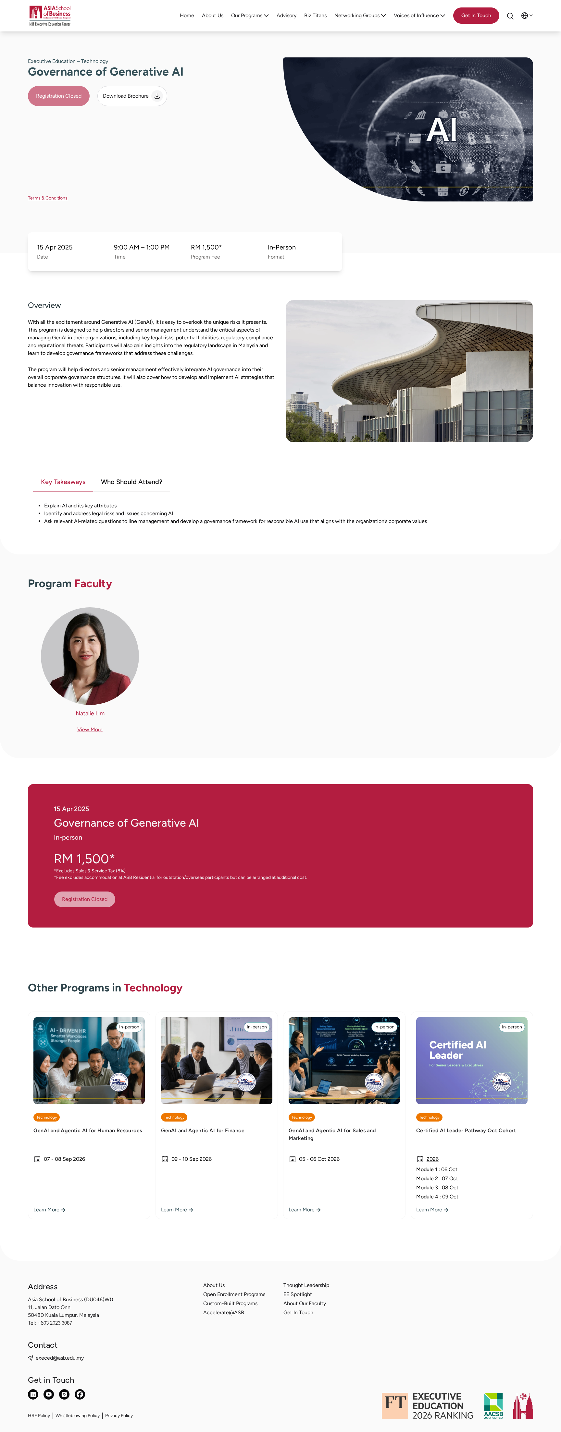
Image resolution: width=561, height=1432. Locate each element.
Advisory (286, 15)
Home (187, 15)
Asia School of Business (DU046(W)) (70, 1299)
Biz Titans (315, 15)
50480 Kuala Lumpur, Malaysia (63, 1315)
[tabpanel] (280, 517)
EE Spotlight (297, 1294)
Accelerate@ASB (223, 1312)
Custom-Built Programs (230, 1303)
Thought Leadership (306, 1285)
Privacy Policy (119, 1415)
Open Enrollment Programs (234, 1294)
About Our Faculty (304, 1303)
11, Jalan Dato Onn (49, 1307)
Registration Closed (58, 96)
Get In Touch (298, 1312)
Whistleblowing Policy (78, 1415)
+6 (54, 1323)
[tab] (63, 482)
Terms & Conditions (48, 198)
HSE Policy (39, 1415)
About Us (212, 15)
